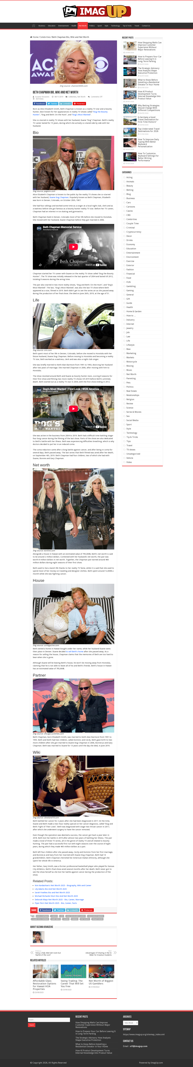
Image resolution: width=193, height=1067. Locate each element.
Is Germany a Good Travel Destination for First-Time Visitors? (148, 119)
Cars (128, 202)
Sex (128, 416)
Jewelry (129, 328)
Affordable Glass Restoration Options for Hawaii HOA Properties (44, 984)
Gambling (131, 286)
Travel (136, 26)
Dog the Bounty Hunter (76, 916)
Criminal (130, 227)
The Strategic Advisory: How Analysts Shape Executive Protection (149, 70)
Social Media (132, 420)
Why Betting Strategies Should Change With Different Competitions (149, 108)
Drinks (129, 240)
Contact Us (146, 26)
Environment (132, 257)
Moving (130, 366)
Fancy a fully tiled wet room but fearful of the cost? (48, 953)
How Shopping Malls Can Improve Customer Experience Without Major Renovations (149, 46)
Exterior (130, 265)
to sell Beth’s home (74, 651)
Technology (115, 26)
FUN (128, 282)
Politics (92, 26)
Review (129, 403)
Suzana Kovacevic (42, 97)
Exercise (130, 261)
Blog (128, 194)
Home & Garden (133, 311)
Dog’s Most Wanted (81, 114)
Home (33, 25)
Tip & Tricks (127, 26)
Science (129, 408)
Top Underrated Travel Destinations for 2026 (149, 130)
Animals (130, 181)
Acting (129, 177)
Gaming (130, 290)
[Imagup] (96, 11)
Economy (130, 244)
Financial (130, 274)
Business (42, 26)
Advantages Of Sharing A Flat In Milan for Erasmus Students (99, 953)
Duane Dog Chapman (59, 197)
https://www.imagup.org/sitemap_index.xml (144, 1034)
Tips (128, 441)
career (54, 916)
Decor (129, 236)
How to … (131, 315)
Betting (129, 190)
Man (128, 349)
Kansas (74, 919)
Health (74, 26)
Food (128, 278)
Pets (128, 382)
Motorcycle (131, 361)
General (130, 294)
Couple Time (132, 223)
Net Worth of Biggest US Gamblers (101, 982)
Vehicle (129, 458)
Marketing (131, 353)
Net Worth (83, 26)
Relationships (132, 395)
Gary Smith (56, 919)
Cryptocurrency (133, 232)
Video (129, 462)
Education (51, 26)
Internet (130, 324)
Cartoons (130, 206)
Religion (130, 399)
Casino (129, 211)
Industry (130, 320)
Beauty (129, 186)
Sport (100, 26)
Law (128, 336)
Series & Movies (133, 412)
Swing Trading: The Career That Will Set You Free (72, 983)
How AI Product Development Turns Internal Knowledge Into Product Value (149, 95)
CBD (128, 215)
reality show (98, 919)
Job (128, 332)
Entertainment (63, 26)
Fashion (130, 269)
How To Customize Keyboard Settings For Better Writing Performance (148, 157)
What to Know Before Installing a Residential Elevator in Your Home (148, 82)
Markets (130, 357)
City (62, 916)
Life (128, 341)
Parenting (131, 378)
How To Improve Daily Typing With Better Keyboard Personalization (148, 143)
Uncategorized (133, 454)
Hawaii (66, 919)
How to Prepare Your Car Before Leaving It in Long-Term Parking (149, 59)
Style (106, 26)
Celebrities (45, 37)
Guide (129, 303)
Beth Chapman (42, 916)
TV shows (130, 449)
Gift (128, 299)
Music (129, 370)
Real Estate (131, 391)
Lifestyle (130, 345)
